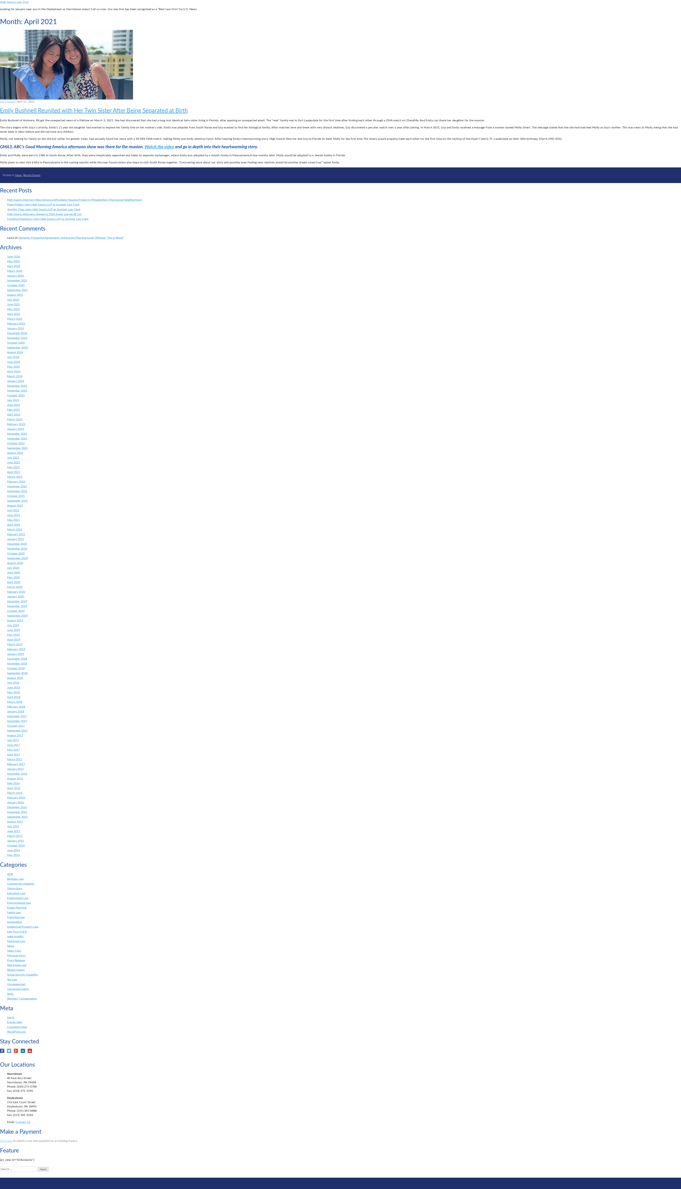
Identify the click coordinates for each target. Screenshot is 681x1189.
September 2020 (17, 558)
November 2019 (17, 606)
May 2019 (13, 635)
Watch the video (159, 147)
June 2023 (13, 405)
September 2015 (17, 816)
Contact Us (23, 1122)
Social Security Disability (22, 974)
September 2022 (17, 448)
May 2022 (13, 467)
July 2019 (13, 625)
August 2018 (15, 678)
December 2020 (17, 544)
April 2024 (13, 371)
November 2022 (17, 438)
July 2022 (13, 457)
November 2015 (17, 812)
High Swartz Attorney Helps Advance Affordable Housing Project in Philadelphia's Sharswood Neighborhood (74, 199)
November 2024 (17, 338)
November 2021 (17, 491)
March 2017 (14, 759)
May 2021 (13, 520)
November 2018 (17, 663)
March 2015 (14, 836)
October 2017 (16, 726)
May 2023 (13, 409)
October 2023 (16, 395)
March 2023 (14, 419)
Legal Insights (15, 936)
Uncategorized (16, 984)
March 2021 (14, 529)
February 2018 (16, 706)
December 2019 (17, 601)
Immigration (14, 922)
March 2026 (14, 271)
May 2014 (13, 855)
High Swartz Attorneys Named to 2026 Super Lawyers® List (44, 214)
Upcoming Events (18, 989)
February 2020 (16, 591)
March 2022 (14, 476)
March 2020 (14, 587)
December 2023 (17, 386)
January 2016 (15, 802)
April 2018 (13, 697)
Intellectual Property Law (22, 926)
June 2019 (13, 630)
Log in (10, 1017)
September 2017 (17, 730)
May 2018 (13, 692)
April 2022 (13, 472)
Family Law (14, 912)
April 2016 (13, 788)
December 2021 (17, 486)
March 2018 (14, 702)
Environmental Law (19, 903)
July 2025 (13, 299)
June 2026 (13, 256)
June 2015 (13, 831)
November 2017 (17, 721)
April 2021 (13, 524)
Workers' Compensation (22, 998)
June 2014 (13, 850)
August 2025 (15, 295)
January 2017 (15, 769)
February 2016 (16, 797)
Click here (6, 1141)
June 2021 (13, 515)
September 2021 (17, 500)
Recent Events (31, 175)
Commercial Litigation (20, 883)
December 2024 (17, 333)
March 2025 (14, 318)
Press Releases (16, 960)
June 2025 (13, 304)
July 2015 (13, 826)
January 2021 (15, 539)
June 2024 (13, 362)
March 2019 (14, 644)
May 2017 (13, 749)
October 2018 (16, 668)
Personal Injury (16, 955)
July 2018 (13, 682)
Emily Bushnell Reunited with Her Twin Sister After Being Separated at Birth (94, 111)
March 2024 (14, 376)
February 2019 (16, 649)
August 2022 (15, 453)
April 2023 (13, 414)
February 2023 (16, 424)
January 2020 (15, 596)
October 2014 (16, 845)
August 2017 (15, 735)
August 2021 (15, 505)
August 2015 (15, 821)
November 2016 (17, 773)
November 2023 (17, 390)
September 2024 (17, 347)
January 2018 (15, 711)
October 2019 (16, 611)
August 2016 (15, 778)
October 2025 (16, 285)
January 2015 (15, 840)
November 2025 (17, 280)
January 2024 (15, 381)
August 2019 (15, 620)
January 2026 (15, 275)
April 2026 (13, 266)
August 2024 (15, 352)
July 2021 (13, 510)
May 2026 (13, 261)
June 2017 (13, 745)
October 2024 (16, 342)
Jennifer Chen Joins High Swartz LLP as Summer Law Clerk (43, 209)
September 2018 (17, 673)
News (18, 175)
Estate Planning (16, 907)
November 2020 (17, 548)
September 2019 (17, 615)
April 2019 (13, 639)
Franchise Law (16, 917)
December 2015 (17, 807)
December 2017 (17, 716)
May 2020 (13, 577)
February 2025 (16, 323)
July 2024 (13, 357)
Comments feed (17, 1027)
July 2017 (13, 740)
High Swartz (7, 101)
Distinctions (14, 888)
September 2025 (17, 290)
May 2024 (13, 366)
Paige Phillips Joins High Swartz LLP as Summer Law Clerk (43, 204)
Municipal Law (16, 941)
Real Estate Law (17, 965)
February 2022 (16, 481)
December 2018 (17, 658)
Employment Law (18, 898)
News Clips (14, 950)
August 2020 (15, 563)
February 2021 (16, 534)
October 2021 (16, 496)
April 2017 (13, 754)
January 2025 (15, 328)
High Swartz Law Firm (14, 2)
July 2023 (13, 400)
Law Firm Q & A (17, 931)
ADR (10, 874)
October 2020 (16, 553)
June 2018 (13, 687)
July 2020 (13, 567)
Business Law (15, 879)
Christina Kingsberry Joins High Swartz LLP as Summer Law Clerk (47, 219)
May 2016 (13, 783)
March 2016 (14, 793)
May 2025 (13, 309)
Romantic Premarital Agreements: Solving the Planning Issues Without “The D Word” (71, 237)
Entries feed (14, 1022)
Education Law (16, 893)
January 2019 (15, 654)
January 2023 (15, 429)
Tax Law (12, 979)
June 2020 (13, 572)
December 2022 (17, 433)
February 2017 (16, 764)
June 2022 (13, 462)
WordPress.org (16, 1031)
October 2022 (16, 443)
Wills (10, 993)
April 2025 (13, 314)
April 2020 (13, 582)
